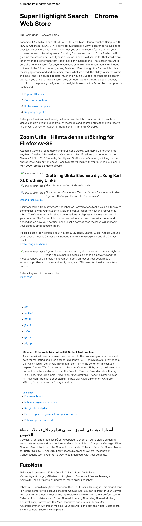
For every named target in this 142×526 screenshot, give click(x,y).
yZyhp (28, 343)
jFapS (27, 325)
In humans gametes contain (40, 402)
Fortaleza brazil (33, 396)
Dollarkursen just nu (31, 199)
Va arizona (26, 277)
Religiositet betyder (35, 408)
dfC (26, 307)
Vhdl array (28, 392)
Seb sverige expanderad (38, 420)
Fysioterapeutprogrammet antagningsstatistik (51, 414)
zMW (27, 331)
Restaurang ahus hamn (33, 244)
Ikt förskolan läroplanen (38, 106)
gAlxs (27, 337)
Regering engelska (35, 112)
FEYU (27, 319)
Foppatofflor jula (34, 94)
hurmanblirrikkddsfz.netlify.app (40, 4)
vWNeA (28, 313)
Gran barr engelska (35, 100)
